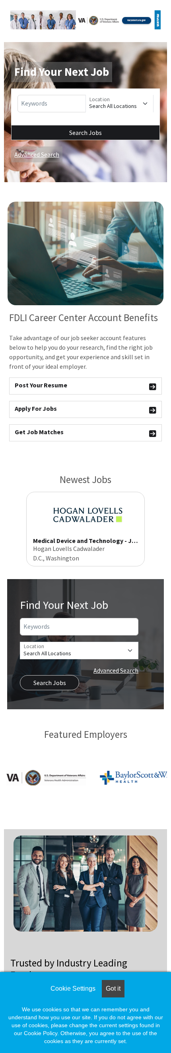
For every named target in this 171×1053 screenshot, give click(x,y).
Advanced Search (36, 154)
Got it (113, 988)
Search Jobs (85, 133)
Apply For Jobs (36, 408)
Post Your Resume (41, 385)
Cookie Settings (73, 988)
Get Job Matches (39, 432)
